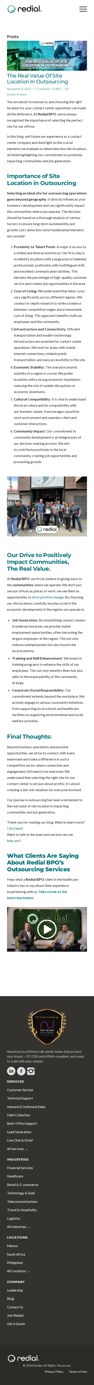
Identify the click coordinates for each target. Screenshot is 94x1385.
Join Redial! (15, 1315)
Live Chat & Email (20, 1140)
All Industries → (18, 1227)
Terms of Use (78, 1371)
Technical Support (20, 1098)
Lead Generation (19, 1132)
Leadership (15, 1290)
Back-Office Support (22, 1123)
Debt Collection (18, 1115)
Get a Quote (16, 1324)
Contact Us (15, 1307)
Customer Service (20, 1090)
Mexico (12, 1246)
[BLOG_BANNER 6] (47, 56)
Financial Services (20, 1168)
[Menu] (81, 9)
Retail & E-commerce (22, 1185)
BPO (59, 89)
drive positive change (48, 597)
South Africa (16, 1254)
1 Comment (42, 89)
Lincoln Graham (17, 94)
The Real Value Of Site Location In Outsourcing (37, 78)
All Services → (17, 1149)
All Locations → (18, 1271)
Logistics (13, 1218)
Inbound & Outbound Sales (26, 1107)
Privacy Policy (54, 1371)
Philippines (15, 1263)
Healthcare (15, 1176)
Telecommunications (22, 1201)
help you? (14, 840)
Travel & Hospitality (22, 1210)
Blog (10, 1298)
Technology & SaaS (21, 1193)
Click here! (15, 828)
